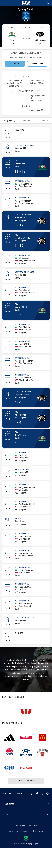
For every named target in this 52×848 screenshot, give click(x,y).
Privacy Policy (32, 825)
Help (16, 831)
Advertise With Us (38, 831)
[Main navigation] (3, 3)
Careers (10, 831)
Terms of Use (19, 825)
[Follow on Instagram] (47, 793)
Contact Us (25, 831)
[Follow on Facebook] (37, 793)
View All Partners (26, 780)
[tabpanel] (26, 386)
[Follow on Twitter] (42, 793)
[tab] (9, 120)
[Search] (48, 3)
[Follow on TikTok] (32, 793)
